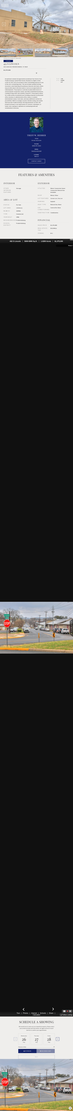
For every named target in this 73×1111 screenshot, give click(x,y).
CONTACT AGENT (36, 161)
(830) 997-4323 (36, 145)
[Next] (57, 1039)
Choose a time (22, 1047)
